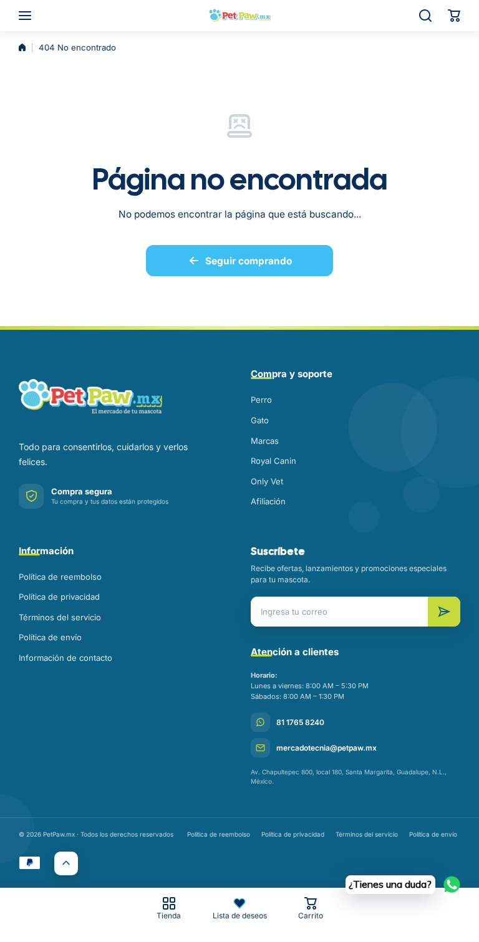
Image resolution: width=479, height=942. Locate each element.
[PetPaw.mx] (239, 15)
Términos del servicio (60, 617)
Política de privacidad (59, 597)
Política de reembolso (60, 577)
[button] (454, 15)
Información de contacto (65, 658)
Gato (260, 420)
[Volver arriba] (66, 863)
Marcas (265, 441)
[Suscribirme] (444, 612)
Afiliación (268, 501)
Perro (261, 400)
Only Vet (267, 481)
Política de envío (50, 637)
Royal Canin (273, 461)
